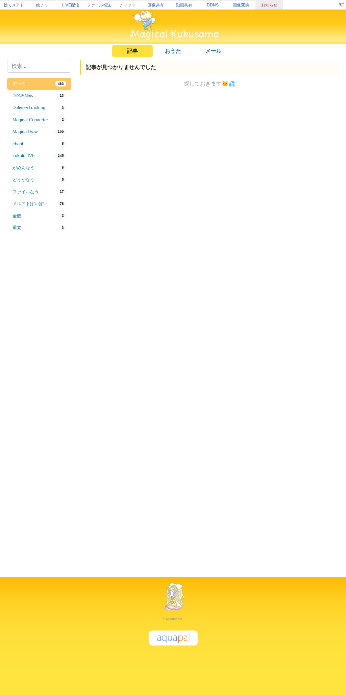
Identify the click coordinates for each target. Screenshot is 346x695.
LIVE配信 (70, 5)
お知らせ (269, 5)
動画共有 (184, 5)
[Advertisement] (39, 345)
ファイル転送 (99, 5)
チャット (127, 5)
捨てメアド (14, 5)
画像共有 (156, 5)
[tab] (39, 84)
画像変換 (241, 5)
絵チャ (42, 5)
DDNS (213, 5)
